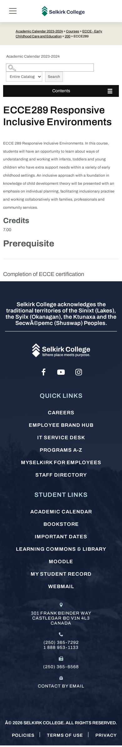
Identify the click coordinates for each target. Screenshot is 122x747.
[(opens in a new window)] (43, 372)
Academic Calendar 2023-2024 (39, 31)
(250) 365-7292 (61, 642)
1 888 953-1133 (61, 647)
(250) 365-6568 (61, 666)
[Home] (63, 11)
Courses (72, 31)
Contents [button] (61, 90)
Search (54, 76)
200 (67, 36)
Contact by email (61, 686)
